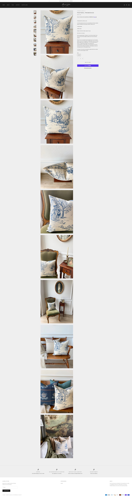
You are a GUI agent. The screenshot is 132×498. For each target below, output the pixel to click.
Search (62, 483)
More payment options (87, 68)
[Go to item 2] (35, 17)
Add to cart (88, 62)
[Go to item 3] (35, 21)
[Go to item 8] (35, 45)
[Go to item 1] (35, 12)
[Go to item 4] (35, 26)
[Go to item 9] (35, 49)
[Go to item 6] (35, 35)
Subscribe (6, 490)
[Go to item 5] (35, 31)
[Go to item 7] (35, 40)
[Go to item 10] (35, 54)
